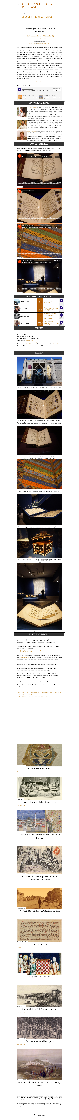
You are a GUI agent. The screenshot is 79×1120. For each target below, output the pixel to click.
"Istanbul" (55, 344)
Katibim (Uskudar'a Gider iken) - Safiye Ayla (32, 342)
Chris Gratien (29, 340)
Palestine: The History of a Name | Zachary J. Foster (39, 1084)
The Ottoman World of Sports (39, 1041)
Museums (52, 692)
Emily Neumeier (42, 38)
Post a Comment (21, 805)
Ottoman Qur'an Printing (50, 301)
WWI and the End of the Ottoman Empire (39, 910)
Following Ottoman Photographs (51, 309)
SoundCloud (47, 43)
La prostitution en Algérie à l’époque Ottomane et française (39, 878)
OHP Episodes (58, 692)
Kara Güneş (29, 344)
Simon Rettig (24, 694)
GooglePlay (40, 43)
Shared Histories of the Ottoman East (39, 802)
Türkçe (48, 17)
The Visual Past (30, 694)
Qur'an (19, 694)
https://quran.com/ (25, 657)
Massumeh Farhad (31, 107)
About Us (38, 17)
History (39, 692)
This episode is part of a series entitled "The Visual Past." (31, 82)
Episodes (27, 17)
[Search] (61, 4)
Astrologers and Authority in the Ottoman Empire (39, 836)
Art (21, 692)
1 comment (19, 771)
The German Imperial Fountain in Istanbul (51, 323)
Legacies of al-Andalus (39, 976)
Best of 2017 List (26, 692)
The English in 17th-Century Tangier (39, 1008)
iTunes (34, 43)
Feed (30, 43)
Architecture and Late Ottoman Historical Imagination (50, 316)
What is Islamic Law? (39, 944)
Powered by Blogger (40, 1115)
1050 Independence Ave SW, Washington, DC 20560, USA (34, 696)
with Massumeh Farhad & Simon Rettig (39, 36)
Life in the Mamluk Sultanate (39, 768)
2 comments (20, 947)
